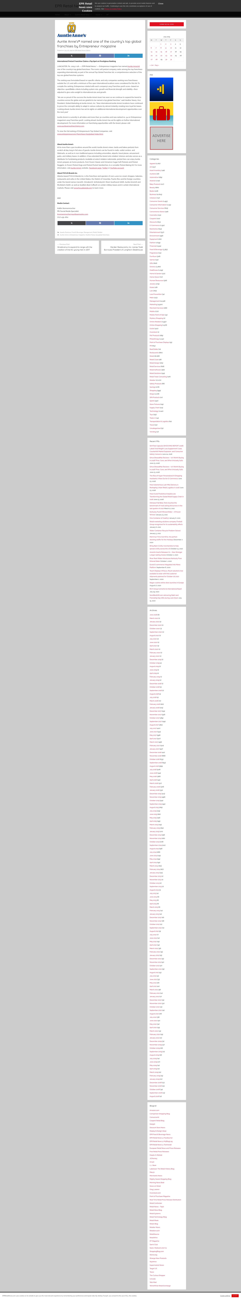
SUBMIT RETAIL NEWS (167, 24)
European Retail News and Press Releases (165, 1148)
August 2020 (154, 635)
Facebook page (95, 168)
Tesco (152, 1272)
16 (166, 52)
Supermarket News (157, 1265)
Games (152, 260)
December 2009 (156, 1041)
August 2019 (154, 666)
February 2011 (155, 993)
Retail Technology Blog (158, 1217)
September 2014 (156, 845)
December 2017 (155, 711)
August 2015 (154, 807)
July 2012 (153, 935)
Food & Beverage (77, 232)
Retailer (99, 232)
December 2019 (155, 659)
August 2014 (154, 849)
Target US (153, 1268)
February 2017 (155, 745)
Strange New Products (158, 1258)
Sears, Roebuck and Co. (158, 1248)
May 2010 (153, 1024)
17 (171, 52)
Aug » (157, 65)
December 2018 (155, 684)
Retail (95, 232)
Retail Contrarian (156, 1203)
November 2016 (155, 756)
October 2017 (154, 718)
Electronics (154, 229)
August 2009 (154, 1055)
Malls (152, 298)
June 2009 (153, 1062)
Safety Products (155, 384)
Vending (153, 432)
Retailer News (155, 1227)
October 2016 (154, 759)
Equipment (154, 239)
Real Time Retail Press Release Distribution (165, 1200)
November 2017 (155, 714)
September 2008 (156, 1093)
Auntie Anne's (64, 235)
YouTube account (117, 168)
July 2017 (153, 728)
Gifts (151, 263)
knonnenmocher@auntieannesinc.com (72, 214)
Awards (62, 232)
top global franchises (102, 235)
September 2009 (156, 1052)
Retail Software (155, 370)
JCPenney (153, 1158)
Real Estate (154, 349)
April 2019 (153, 673)
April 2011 (153, 986)
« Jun (152, 65)
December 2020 (155, 625)
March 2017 (154, 742)
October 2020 (155, 628)
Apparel (152, 163)
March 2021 (154, 618)
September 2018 (156, 690)
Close (160, 3)
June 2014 (153, 856)
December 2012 (155, 917)
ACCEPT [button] (235, 1295)
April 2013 (153, 904)
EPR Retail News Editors (82, 50)
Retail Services (155, 366)
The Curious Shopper (157, 1275)
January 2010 (154, 1038)
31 (171, 59)
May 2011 (153, 983)
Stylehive (153, 1262)
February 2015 (155, 828)
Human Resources (156, 280)
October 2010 (154, 1007)
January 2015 (154, 831)
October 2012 (154, 924)
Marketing (153, 304)
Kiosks (152, 287)
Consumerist (154, 1117)
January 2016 (154, 790)
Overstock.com (155, 1193)
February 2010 (155, 1034)
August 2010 (154, 1014)
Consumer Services (157, 208)
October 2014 (154, 842)
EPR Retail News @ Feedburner (161, 1138)
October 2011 (154, 966)
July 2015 (153, 811)
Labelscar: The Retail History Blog (162, 1169)
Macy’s (152, 1172)
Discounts (153, 222)
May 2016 (153, 776)
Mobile (152, 311)
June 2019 (153, 670)
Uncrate (153, 1279)
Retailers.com (155, 1231)
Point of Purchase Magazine (160, 1196)
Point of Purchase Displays (159, 342)
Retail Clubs (154, 359)
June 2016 (153, 773)
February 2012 (155, 952)
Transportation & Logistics (159, 421)
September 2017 (156, 721)
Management (88, 232)
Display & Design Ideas (158, 1131)
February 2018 (155, 704)
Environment (154, 236)
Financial (153, 246)
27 (151, 59)
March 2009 (154, 1072)
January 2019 (154, 680)
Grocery (153, 267)
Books (152, 191)
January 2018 (154, 708)
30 (166, 59)
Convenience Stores (157, 212)
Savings (152, 387)
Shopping (153, 390)
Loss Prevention (156, 294)
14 (156, 52)
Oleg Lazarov (154, 1189)
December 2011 (155, 959)
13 (151, 52)
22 (161, 55)
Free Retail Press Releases (159, 1152)
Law (151, 291)
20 (152, 55)
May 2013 (153, 900)
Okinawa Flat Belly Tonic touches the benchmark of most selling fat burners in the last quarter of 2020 (166, 505)
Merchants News (156, 1176)
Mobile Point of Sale (157, 315)
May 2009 (153, 1065)
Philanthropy (154, 339)
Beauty (152, 187)
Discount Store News (157, 1128)
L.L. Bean (153, 1165)
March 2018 (154, 701)
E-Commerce (155, 225)
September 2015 (156, 804)
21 (156, 55)
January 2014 (154, 873)
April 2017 (153, 739)
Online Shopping (156, 325)
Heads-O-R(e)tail (156, 1155)
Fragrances (154, 253)
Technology (154, 411)
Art (151, 167)
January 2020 (154, 656)
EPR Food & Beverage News (160, 1134)
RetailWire (153, 1238)
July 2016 (153, 769)
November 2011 (155, 962)
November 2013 (155, 880)
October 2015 (154, 800)
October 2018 (154, 687)
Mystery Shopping (156, 318)
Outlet (152, 329)
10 (171, 48)
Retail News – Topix (157, 1207)
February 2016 (155, 787)
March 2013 (154, 907)
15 (161, 52)
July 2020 (153, 639)
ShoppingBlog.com (157, 1251)
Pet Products (154, 335)
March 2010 (154, 1031)
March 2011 (154, 990)
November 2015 (155, 797)
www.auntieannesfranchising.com (70, 126)
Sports (152, 401)
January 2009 (154, 1079)
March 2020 (154, 649)
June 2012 (153, 938)
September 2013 (156, 886)
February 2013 (155, 911)
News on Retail (155, 1186)
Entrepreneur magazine (77, 235)
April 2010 (153, 1027)
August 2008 (154, 1096)
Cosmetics (153, 215)
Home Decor (154, 277)
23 (166, 55)
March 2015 (154, 825)
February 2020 (155, 653)
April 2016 (153, 780)
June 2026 (153, 615)
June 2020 (153, 642)
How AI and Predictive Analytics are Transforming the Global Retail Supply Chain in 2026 (167, 496)
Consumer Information (158, 205)
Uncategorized (155, 428)
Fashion (152, 243)
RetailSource (154, 1234)
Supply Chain (154, 408)
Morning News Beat (157, 1182)
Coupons (153, 218)
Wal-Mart (153, 1282)
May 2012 (153, 941)
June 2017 (153, 732)
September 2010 (156, 1010)
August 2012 (154, 931)
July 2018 (153, 697)
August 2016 (154, 766)
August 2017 (154, 725)
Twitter (105, 168)
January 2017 (154, 749)
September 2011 (155, 969)
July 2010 (153, 1017)
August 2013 (154, 890)
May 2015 (153, 818)
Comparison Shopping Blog (160, 1114)
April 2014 (153, 862)
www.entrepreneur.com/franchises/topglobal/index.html (80, 134)
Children (153, 198)
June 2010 (153, 1021)
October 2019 (154, 663)
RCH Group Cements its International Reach (166, 589)
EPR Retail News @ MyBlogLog (161, 1141)
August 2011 (154, 972)
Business (68, 232)
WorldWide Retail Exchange (160, 1286)
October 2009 (155, 1048)
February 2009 (155, 1076)
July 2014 (153, 852)
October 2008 (155, 1089)
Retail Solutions (155, 373)
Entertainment (155, 232)
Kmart (152, 1162)
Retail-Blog (154, 1224)
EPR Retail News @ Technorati (161, 1145)
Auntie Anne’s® (134, 66)
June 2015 (153, 814)
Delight (152, 1124)
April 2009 (153, 1069)
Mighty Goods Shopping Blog (160, 1179)
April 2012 (153, 945)
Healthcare (154, 270)
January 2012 (154, 955)
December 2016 (155, 752)
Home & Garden (156, 274)
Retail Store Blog (156, 1210)
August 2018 (154, 694)
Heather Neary (90, 235)
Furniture (153, 256)
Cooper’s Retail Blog (157, 1121)
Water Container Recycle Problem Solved (165, 531)
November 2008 (156, 1086)
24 (171, 55)
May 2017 (153, 735)
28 (156, 59)
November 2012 (155, 921)
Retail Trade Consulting (158, 377)
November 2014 (155, 838)
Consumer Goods (156, 201)
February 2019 (155, 677)
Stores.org (153, 1255)
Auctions (153, 174)
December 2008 (156, 1083)
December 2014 (155, 835)
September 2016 (156, 763)
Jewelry (153, 284)
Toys (151, 414)
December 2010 (155, 1000)
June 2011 (153, 979)
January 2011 (154, 996)
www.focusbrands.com (83, 188)
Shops (152, 394)
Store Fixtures (155, 404)
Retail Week (154, 1220)
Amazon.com (154, 1110)
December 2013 (155, 876)
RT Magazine (154, 1241)
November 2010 (155, 1003)
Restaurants (154, 353)
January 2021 (154, 622)
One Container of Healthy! (159, 518)
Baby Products (155, 184)
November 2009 (156, 1045)
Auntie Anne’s (76, 168)
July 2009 (153, 1058)
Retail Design (154, 363)
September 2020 (156, 632)
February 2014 (155, 869)
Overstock (153, 332)
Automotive (154, 177)
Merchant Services (156, 308)
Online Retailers (155, 322)
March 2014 (154, 866)
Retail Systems (155, 1213)
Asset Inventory (155, 170)
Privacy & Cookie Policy (112, 9)
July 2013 (153, 893)
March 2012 (154, 948)
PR (151, 346)
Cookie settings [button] (225, 1296)
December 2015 (155, 794)
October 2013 (154, 883)
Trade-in (153, 418)
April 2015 (153, 821)
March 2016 (154, 783)
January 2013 (154, 914)
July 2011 (153, 976)
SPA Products (155, 397)
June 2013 (153, 897)
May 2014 (153, 859)
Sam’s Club (154, 1244)
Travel (152, 425)
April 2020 (153, 646)
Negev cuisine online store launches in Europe (167, 583)
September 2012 (156, 928)
